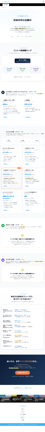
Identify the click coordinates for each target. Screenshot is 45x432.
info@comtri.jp (20, 388)
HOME (23, 408)
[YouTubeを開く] (23, 420)
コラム (22, 416)
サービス (22, 411)
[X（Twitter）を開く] (21, 420)
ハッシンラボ (30, 388)
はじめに (22, 409)
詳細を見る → (6, 164)
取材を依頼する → (28, 117)
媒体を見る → (6, 117)
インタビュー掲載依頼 (22, 414)
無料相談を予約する (22, 372)
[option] (5, 399)
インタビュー (22, 412)
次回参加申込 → (28, 210)
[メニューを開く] (43, 1)
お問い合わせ (22, 417)
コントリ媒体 (25, 388)
